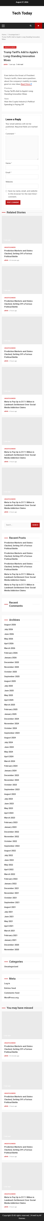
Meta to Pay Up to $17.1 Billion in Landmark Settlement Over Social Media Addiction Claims (22, 381)
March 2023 (9, 818)
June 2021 (9, 916)
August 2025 (10, 681)
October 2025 (10, 672)
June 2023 (9, 803)
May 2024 (8, 752)
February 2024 (10, 766)
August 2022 (10, 851)
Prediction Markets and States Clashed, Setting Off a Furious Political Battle (22, 230)
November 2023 (11, 780)
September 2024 (12, 733)
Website (9, 182)
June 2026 (9, 634)
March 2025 (9, 705)
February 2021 (10, 935)
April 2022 (8, 869)
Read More (25, 84)
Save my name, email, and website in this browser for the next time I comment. (22, 194)
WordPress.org (11, 997)
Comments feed (11, 993)
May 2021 (8, 921)
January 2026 (10, 657)
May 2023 (8, 808)
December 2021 (11, 888)
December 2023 (11, 775)
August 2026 (10, 625)
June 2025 (9, 690)
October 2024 (10, 728)
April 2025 (8, 700)
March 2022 (9, 874)
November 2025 (11, 667)
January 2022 (10, 883)
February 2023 (10, 822)
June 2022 (9, 860)
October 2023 (10, 785)
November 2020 (11, 949)
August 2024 (10, 738)
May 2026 (8, 639)
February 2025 (10, 709)
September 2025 (12, 676)
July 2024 (8, 742)
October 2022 (10, 841)
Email (9, 172)
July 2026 (8, 629)
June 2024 (9, 747)
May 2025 (8, 695)
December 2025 (11, 662)
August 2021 (10, 907)
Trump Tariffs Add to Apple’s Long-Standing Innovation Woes (18, 91)
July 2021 (8, 912)
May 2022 (8, 865)
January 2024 (10, 770)
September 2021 (12, 902)
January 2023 (10, 827)
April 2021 (8, 926)
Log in (7, 983)
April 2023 (8, 813)
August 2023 (10, 794)
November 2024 (11, 723)
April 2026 (8, 643)
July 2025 (8, 686)
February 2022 (10, 879)
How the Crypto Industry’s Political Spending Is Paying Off (19, 102)
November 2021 (11, 893)
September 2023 (12, 789)
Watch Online (38, 26)
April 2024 (8, 756)
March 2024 (9, 761)
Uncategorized (10, 47)
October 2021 (10, 898)
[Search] (30, 25)
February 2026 (10, 653)
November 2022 (11, 836)
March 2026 (9, 648)
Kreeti (33, 1215)
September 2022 (12, 846)
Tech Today (22, 13)
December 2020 (11, 945)
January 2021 (10, 940)
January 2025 (10, 714)
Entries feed (10, 988)
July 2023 (8, 799)
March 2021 (9, 931)
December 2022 (11, 832)
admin (6, 64)
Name (9, 163)
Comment (10, 134)
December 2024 (11, 719)
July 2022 (8, 855)
